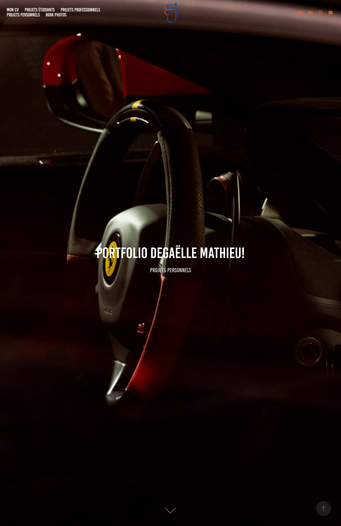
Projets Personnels (23, 14)
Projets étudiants (40, 9)
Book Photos (56, 14)
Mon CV (13, 9)
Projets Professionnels (80, 9)
